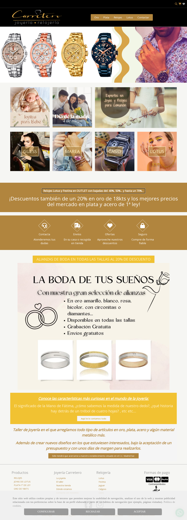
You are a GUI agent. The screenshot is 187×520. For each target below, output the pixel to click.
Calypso (102, 489)
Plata (106, 17)
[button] (93, 259)
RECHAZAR (93, 511)
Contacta (44, 234)
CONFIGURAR (46, 511)
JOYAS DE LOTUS (22, 481)
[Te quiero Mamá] (72, 125)
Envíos (77, 234)
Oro (96, 17)
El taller (59, 481)
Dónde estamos (64, 489)
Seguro (142, 234)
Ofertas (110, 234)
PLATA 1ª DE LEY (22, 485)
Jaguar (102, 485)
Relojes (118, 17)
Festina (102, 481)
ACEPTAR (140, 511)
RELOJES (18, 478)
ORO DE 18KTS (21, 488)
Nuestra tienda (63, 485)
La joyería (61, 478)
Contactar (143, 17)
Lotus (130, 17)
